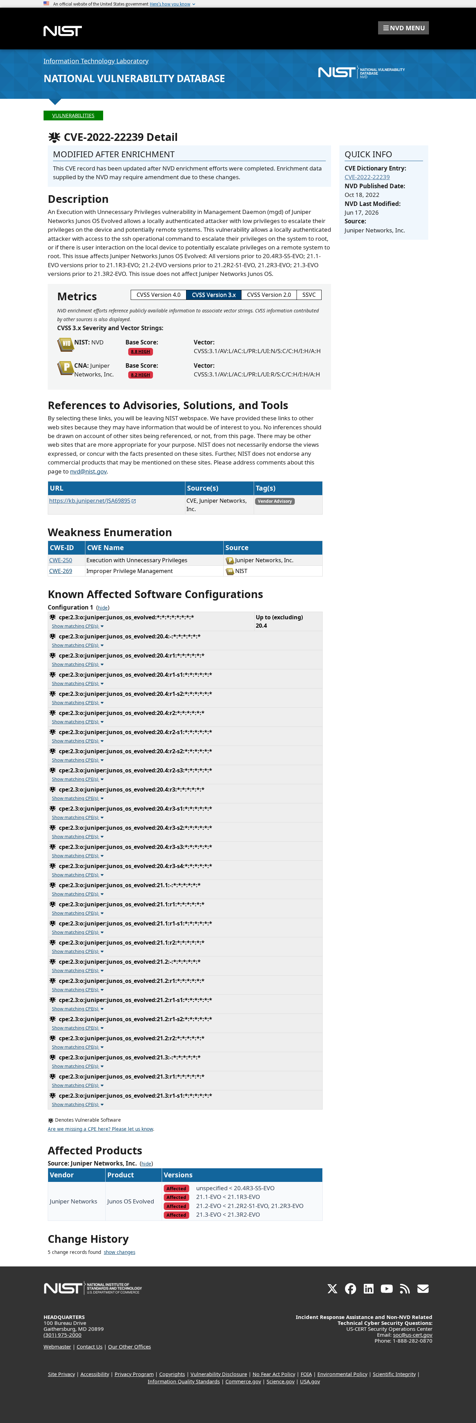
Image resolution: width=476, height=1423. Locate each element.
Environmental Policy (342, 1374)
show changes (119, 1252)
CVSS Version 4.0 (159, 295)
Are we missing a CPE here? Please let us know (100, 1129)
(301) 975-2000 (63, 1334)
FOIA (306, 1374)
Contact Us (89, 1346)
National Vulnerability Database (134, 78)
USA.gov (310, 1381)
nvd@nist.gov (88, 471)
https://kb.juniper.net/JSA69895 (89, 500)
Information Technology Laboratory (96, 61)
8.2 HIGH (140, 375)
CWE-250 (60, 560)
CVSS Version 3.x (214, 295)
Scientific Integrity (394, 1374)
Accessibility (94, 1374)
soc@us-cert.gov (412, 1334)
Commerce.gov (243, 1381)
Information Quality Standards (184, 1381)
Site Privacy (61, 1374)
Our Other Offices (129, 1346)
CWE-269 (60, 571)
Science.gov (280, 1381)
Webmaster (57, 1346)
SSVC (309, 295)
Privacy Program (134, 1374)
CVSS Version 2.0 (269, 295)
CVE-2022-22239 (367, 177)
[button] (403, 27)
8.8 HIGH (140, 351)
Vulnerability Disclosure (219, 1374)
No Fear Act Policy (274, 1374)
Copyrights (172, 1374)
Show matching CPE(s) (75, 626)
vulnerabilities (73, 115)
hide (103, 608)
